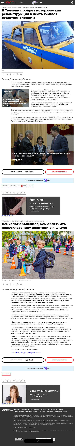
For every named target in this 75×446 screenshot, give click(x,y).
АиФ (3, 70)
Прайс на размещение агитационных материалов (48, 409)
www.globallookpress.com (23, 280)
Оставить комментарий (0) (59, 171)
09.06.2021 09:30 (6, 7)
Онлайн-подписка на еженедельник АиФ (26, 411)
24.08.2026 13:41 (6, 221)
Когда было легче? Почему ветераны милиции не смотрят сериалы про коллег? (41, 154)
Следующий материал (38, 441)
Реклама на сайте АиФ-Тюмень (23, 409)
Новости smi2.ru (8, 215)
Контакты (42, 411)
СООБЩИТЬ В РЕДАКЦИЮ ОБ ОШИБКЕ (57, 411)
